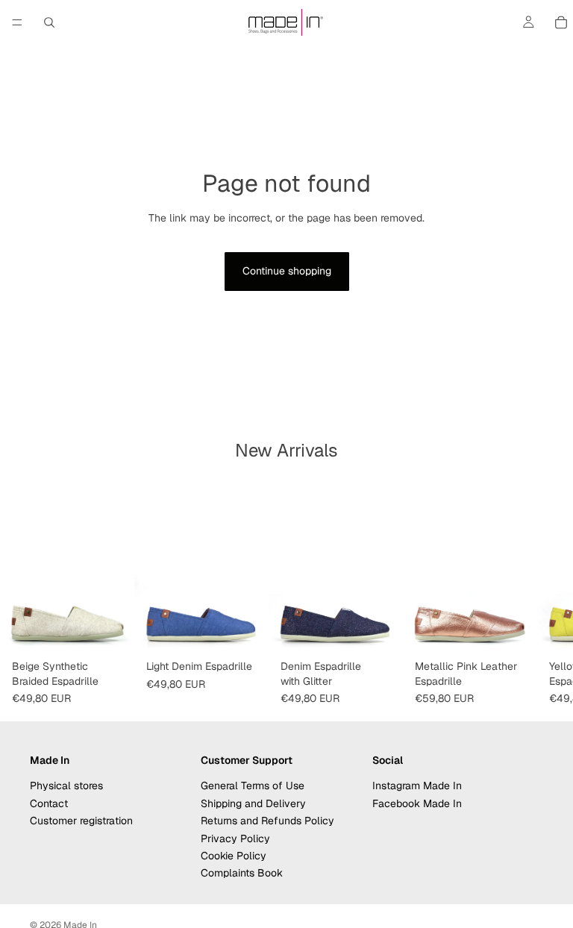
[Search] (49, 22)
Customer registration (81, 820)
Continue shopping (286, 271)
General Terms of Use (252, 785)
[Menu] (17, 22)
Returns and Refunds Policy (267, 820)
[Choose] (111, 630)
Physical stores (66, 785)
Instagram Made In (417, 785)
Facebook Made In (417, 803)
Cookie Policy (233, 855)
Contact (49, 803)
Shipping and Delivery (253, 803)
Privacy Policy (235, 837)
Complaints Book (242, 873)
